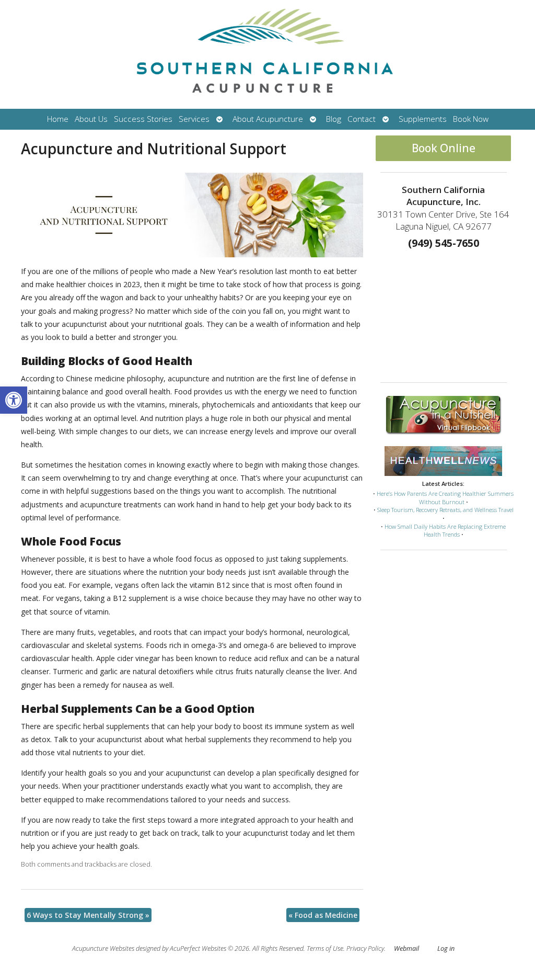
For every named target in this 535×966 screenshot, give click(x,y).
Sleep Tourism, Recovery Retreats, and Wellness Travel (445, 510)
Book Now (471, 118)
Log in (446, 948)
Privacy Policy (365, 948)
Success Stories (143, 118)
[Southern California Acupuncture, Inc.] (267, 54)
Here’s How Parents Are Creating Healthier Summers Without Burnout (445, 498)
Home (57, 118)
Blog (333, 118)
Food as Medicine (322, 915)
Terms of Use (325, 948)
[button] (13, 400)
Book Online (443, 148)
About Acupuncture (267, 118)
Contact (361, 118)
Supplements (423, 118)
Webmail (406, 948)
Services (194, 118)
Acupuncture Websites (103, 948)
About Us (91, 118)
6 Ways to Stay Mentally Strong (88, 915)
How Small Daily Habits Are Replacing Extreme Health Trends (445, 530)
